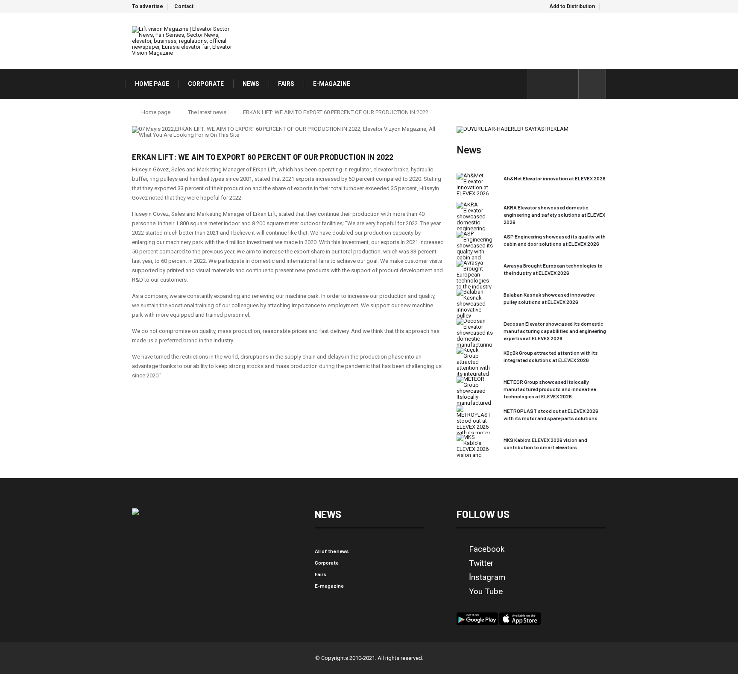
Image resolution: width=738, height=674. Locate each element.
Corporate (326, 562)
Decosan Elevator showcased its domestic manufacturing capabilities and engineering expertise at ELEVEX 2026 (555, 331)
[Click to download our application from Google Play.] (477, 618)
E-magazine (329, 586)
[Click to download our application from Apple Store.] (520, 618)
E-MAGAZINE (331, 83)
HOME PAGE (152, 83)
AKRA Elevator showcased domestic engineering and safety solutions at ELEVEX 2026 (554, 214)
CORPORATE (206, 83)
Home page (155, 112)
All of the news (332, 551)
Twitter (481, 563)
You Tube (486, 591)
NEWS (251, 83)
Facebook (486, 549)
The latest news (207, 112)
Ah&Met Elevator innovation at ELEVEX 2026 (555, 178)
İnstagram (487, 577)
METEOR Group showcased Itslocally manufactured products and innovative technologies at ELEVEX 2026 (550, 389)
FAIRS (286, 83)
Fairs (320, 574)
